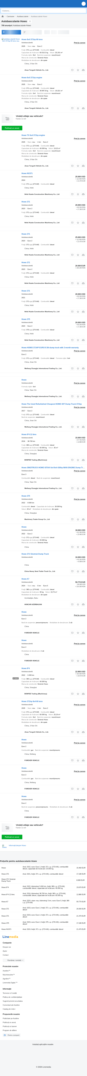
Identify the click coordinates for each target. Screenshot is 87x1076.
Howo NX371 (27, 173)
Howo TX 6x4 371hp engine (33, 135)
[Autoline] (2, 16)
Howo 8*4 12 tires (29, 434)
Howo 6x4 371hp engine (32, 78)
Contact (5, 955)
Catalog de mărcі (9, 1009)
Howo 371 (26, 202)
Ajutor (5, 951)
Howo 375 (26, 319)
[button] (83, 3)
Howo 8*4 (26, 668)
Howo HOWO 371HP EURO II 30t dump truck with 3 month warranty (50, 348)
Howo (24, 380)
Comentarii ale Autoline (11, 1005)
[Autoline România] (14, 3)
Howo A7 (25, 579)
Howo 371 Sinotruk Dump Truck (35, 554)
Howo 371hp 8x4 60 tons (32, 701)
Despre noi (7, 947)
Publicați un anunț (12, 128)
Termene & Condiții (10, 993)
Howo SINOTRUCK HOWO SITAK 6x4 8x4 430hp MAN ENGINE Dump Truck (54, 468)
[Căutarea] (83, 10)
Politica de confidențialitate (12, 997)
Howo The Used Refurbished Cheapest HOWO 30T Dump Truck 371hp (52, 404)
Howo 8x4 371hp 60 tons (32, 39)
